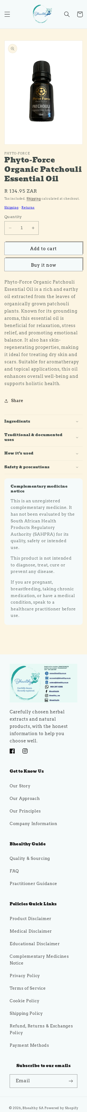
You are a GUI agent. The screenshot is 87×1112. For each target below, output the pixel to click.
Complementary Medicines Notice (39, 960)
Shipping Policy (26, 1013)
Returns (28, 207)
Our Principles (25, 811)
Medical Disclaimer (31, 931)
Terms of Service (28, 988)
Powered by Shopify (61, 1108)
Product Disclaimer (30, 918)
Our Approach (25, 798)
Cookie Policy (24, 1000)
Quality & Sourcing (30, 858)
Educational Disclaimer (35, 943)
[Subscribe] (70, 1081)
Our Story (20, 785)
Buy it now (43, 265)
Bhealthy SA (33, 1108)
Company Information (33, 823)
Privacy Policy (25, 975)
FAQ (14, 871)
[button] (7, 14)
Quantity (13, 216)
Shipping (34, 198)
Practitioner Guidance (33, 883)
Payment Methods (29, 1045)
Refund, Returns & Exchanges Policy (41, 1029)
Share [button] (17, 400)
